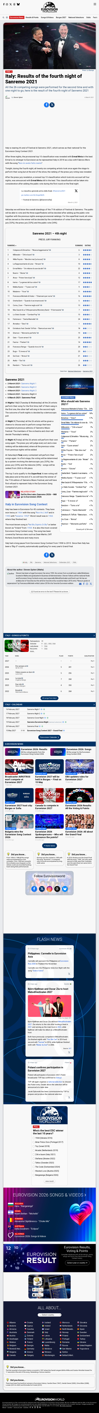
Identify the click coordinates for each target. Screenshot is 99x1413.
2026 (7, 667)
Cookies (25, 1407)
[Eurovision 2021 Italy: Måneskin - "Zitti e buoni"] (87, 254)
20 (9, 338)
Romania (65, 1342)
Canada (12, 1355)
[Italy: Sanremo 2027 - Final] (40, 726)
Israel (46, 1329)
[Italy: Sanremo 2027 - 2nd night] (41, 713)
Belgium (12, 1345)
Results (32, 17)
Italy (26, 562)
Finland (29, 1339)
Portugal (65, 1339)
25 (79, 338)
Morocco (66, 1322)
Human (41, 1042)
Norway (65, 1332)
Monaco (47, 1352)
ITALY (8, 72)
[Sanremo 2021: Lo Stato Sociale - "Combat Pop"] (87, 314)
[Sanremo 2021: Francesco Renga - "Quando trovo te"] (87, 346)
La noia (20, 679)
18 (9, 328)
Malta (46, 1345)
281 (70, 667)
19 (9, 333)
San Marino (67, 1349)
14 (9, 310)
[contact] (79, 583)
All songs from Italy (49, 698)
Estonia (29, 1335)
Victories (33, 644)
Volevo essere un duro (24, 673)
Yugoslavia (84, 1349)
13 (9, 305)
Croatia (29, 1322)
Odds (88, 17)
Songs (47, 17)
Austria (12, 1335)
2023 (7, 685)
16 (79, 296)
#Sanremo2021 (59, 191)
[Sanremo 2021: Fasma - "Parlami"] (87, 342)
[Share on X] (52, 104)
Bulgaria (12, 1352)
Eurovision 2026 (48, 1195)
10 (79, 264)
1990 (7, 516)
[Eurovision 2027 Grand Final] (64, 730)
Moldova (48, 1349)
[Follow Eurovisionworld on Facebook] (3, 4)
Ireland (47, 1326)
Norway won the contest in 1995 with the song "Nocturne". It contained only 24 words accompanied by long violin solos (49, 858)
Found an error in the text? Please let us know (50, 592)
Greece (29, 1352)
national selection (55, 1082)
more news (50, 846)
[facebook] (83, 583)
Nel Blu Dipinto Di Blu (38, 524)
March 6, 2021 (73, 202)
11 (79, 292)
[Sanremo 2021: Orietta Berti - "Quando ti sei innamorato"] (87, 300)
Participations (35, 641)
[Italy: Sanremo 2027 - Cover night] (45, 718)
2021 (45, 644)
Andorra (12, 1326)
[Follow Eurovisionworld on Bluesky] (18, 4)
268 (70, 679)
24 (79, 319)
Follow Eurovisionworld (49, 876)
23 (9, 351)
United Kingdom (85, 1345)
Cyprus (29, 1326)
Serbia (65, 1352)
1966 (50, 516)
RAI (31, 562)
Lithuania (48, 1339)
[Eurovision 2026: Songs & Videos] (81, 1213)
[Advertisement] (49, 127)
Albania (12, 1322)
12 (79, 278)
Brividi (21, 691)
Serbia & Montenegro (68, 1355)
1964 (20, 512)
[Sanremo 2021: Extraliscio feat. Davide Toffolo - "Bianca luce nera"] (87, 328)
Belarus (12, 1342)
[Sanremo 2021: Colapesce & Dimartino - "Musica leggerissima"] (87, 250)
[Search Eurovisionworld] (3, 17)
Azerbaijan (13, 1339)
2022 (7, 691)
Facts (95, 17)
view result (49, 1181)
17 (79, 282)
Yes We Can (52, 1039)
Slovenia (83, 1326)
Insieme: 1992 (22, 516)
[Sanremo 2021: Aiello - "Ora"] (87, 360)
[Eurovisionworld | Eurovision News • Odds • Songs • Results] (49, 7)
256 (70, 673)
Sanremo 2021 (88, 371)
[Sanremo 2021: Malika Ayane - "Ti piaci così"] (87, 287)
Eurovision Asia (64, 949)
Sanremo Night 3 (28, 390)
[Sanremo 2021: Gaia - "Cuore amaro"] (87, 337)
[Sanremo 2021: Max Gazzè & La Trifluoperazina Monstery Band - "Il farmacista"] (87, 310)
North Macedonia (68, 1329)
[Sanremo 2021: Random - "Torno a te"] (87, 365)
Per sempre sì (20, 667)
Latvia (47, 1335)
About (4, 1407)
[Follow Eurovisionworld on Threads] (14, 4)
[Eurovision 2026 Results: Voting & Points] (31, 1258)
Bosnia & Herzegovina (15, 1349)
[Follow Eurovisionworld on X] (11, 4)
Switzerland (84, 1335)
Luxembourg (49, 1342)
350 (70, 685)
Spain (82, 1329)
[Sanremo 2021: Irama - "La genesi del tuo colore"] (87, 282)
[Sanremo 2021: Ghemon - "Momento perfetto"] (87, 333)
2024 (7, 679)
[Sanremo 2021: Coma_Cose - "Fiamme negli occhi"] (87, 305)
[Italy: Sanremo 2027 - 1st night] (41, 709)
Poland (67, 1062)
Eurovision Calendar (48, 737)
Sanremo (38, 562)
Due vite (20, 685)
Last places (34, 646)
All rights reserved (65, 1406)
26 (9, 365)
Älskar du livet (41, 1045)
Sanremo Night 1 (28, 383)
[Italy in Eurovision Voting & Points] (17, 646)
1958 (29, 528)
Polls (74, 562)
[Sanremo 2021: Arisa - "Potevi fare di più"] (87, 277)
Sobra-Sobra (38, 971)
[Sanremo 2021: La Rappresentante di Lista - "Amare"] (87, 263)
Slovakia (83, 1322)
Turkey (82, 1339)
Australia (13, 1332)
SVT (70, 1048)
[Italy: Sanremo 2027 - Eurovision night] (63, 722)
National (76, 17)
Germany (30, 1349)
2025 (7, 673)
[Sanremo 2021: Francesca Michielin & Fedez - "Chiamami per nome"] (87, 296)
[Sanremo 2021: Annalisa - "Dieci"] (87, 323)
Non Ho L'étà (42, 512)
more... (32, 651)
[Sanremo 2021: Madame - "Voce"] (87, 291)
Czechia (30, 1329)
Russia (65, 1345)
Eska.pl (58, 1078)
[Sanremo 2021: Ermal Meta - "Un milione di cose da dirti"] (87, 268)
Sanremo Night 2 (28, 387)
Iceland (47, 1322)
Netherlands (67, 1326)
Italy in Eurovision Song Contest (26, 504)
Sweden (66, 984)
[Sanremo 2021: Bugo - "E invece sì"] (87, 351)
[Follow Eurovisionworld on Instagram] (7, 4)
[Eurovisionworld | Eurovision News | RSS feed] (40, 1407)
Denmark (30, 1332)
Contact (9, 1407)
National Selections (74, 371)
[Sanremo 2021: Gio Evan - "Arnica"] (87, 356)
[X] (90, 583)
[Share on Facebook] (46, 104)
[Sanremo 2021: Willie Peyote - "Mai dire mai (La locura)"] (87, 259)
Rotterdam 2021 (64, 562)
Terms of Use (17, 1407)
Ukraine (82, 1342)
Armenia (12, 1329)
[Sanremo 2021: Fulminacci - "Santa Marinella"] (87, 319)
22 (79, 268)
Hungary (30, 1355)
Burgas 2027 (61, 17)
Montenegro (49, 1355)
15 (9, 315)
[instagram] (86, 583)
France (29, 1342)
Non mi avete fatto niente (30, 163)
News (16, 17)
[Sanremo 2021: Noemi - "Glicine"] (87, 273)
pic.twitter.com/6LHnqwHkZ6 (32, 195)
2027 (7, 661)
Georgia (29, 1345)
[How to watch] (44, 709)
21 (9, 342)
